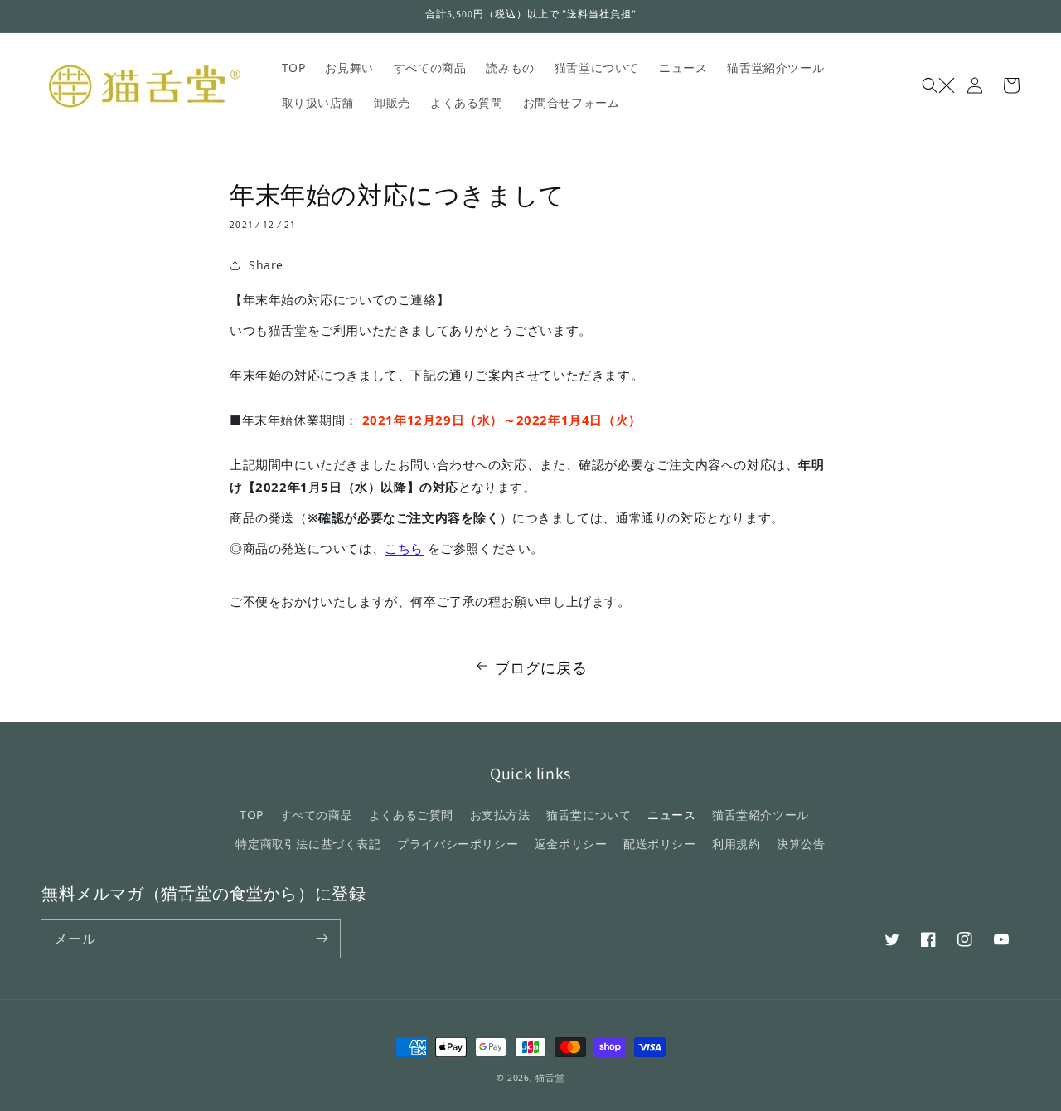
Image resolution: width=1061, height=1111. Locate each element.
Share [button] (266, 265)
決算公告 (801, 843)
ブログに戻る (541, 667)
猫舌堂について (588, 814)
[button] (938, 85)
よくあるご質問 (411, 814)
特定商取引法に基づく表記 (307, 843)
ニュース (671, 814)
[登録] (321, 938)
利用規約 (736, 843)
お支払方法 (500, 814)
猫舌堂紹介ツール (760, 814)
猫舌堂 (549, 1078)
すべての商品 (316, 814)
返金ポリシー (571, 843)
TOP (252, 814)
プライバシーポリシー (457, 843)
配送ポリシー (659, 843)
